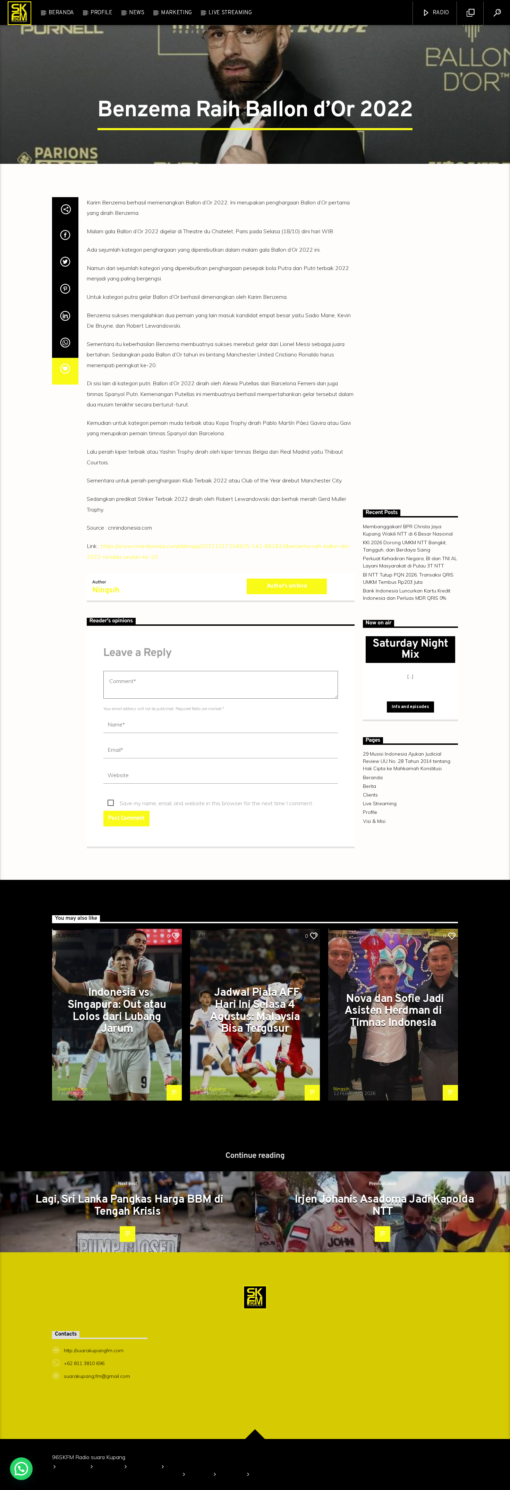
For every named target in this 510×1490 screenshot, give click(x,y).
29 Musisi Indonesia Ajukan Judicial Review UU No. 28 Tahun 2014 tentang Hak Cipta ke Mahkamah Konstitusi (253, 6)
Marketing (176, 23)
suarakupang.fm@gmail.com (97, 1459)
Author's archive (287, 668)
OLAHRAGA (254, 117)
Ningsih (106, 673)
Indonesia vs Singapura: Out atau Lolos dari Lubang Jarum (117, 1094)
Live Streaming (230, 23)
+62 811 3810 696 (84, 1446)
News (136, 23)
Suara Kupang (72, 1171)
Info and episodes (410, 789)
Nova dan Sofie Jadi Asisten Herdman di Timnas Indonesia (394, 1093)
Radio (440, 23)
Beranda (22, 6)
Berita (410, 6)
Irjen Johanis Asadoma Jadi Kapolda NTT (384, 1289)
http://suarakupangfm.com (94, 1433)
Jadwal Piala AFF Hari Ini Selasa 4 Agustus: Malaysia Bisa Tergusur (255, 1094)
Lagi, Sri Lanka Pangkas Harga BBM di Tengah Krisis (129, 1289)
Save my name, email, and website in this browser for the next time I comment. (216, 885)
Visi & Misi (92, 6)
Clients (441, 6)
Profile (58, 6)
